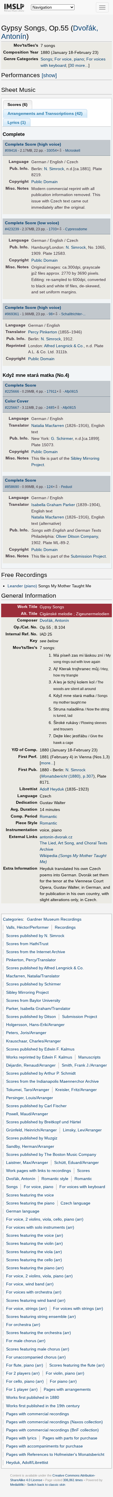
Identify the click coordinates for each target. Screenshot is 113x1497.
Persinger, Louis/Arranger (29, 1097)
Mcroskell (72, 151)
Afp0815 (71, 392)
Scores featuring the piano (30, 1203)
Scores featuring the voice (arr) (34, 1235)
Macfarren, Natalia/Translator (33, 976)
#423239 (12, 229)
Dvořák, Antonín (54, 620)
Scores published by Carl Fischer (36, 1105)
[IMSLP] (15, 7)
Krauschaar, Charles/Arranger (33, 1041)
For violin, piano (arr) (65, 1373)
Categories (13, 919)
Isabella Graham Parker (53, 504)
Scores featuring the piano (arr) (35, 1268)
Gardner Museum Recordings (54, 919)
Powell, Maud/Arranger (27, 1114)
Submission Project (88, 556)
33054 (52, 151)
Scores (83, 1170)
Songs (46, 59)
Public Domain (44, 181)
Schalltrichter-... (73, 314)
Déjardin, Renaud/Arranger (31, 1065)
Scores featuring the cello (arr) (34, 1259)
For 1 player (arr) (22, 1389)
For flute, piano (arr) (24, 1365)
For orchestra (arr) (23, 1324)
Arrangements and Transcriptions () (45, 113)
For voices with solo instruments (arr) (40, 1227)
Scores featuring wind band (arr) (35, 1300)
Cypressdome (76, 229)
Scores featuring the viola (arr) (34, 1251)
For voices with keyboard (82, 1186)
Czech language (75, 1203)
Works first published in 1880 (32, 1397)
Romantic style (54, 1178)
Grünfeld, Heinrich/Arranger (31, 1130)
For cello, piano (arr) (25, 1381)
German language (22, 1211)
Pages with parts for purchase (70, 1438)
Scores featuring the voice (30, 1195)
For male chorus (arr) (25, 1340)
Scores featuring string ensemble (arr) (41, 1316)
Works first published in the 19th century (43, 1405)
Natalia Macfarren (47, 425)
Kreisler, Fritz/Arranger (76, 1089)
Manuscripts (89, 1057)
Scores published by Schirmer (33, 984)
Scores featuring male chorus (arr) (37, 1349)
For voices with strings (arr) (78, 1308)
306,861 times (73, 1480)
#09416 (11, 151)
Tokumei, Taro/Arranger (27, 1089)
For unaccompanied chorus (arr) (36, 1357)
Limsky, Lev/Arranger (82, 1130)
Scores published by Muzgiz (31, 1138)
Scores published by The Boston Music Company (51, 1154)
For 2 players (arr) (23, 1373)
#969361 (12, 314)
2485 (50, 408)
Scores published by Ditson (31, 1016)
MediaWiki (17, 1484)
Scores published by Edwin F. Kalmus (40, 1049)
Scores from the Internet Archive (35, 951)
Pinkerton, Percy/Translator (31, 960)
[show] (49, 75)
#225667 (12, 408)
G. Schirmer (62, 438)
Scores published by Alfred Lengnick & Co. (45, 968)
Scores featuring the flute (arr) (77, 1365)
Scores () (18, 104)
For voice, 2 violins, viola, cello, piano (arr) (44, 1219)
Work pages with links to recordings (38, 1170)
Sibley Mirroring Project (27, 992)
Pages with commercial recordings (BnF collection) (52, 1430)
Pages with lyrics (21, 1438)
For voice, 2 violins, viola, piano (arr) (39, 1276)
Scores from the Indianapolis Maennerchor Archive (52, 1081)
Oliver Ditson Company (77, 536)
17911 (52, 392)
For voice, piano (69, 59)
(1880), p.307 (67, 776)
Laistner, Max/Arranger (27, 1162)
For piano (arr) (63, 1381)
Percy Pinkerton (42, 332)
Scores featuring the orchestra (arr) (38, 1332)
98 (51, 314)
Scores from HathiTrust (27, 943)
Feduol (66, 487)
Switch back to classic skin (46, 1484)
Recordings (65, 927)
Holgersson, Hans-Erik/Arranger (35, 1024)
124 (50, 487)
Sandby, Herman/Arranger (30, 1146)
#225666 (12, 392)
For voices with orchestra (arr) (33, 1292)
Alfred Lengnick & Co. (64, 345)
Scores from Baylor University (33, 1000)
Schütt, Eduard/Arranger (76, 1162)
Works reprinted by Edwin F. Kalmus (39, 1057)
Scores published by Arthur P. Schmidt (41, 1073)
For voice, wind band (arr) (30, 1284)
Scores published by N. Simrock (35, 935)
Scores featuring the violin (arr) (34, 1243)
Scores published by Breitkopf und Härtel (43, 1122)
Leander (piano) (22, 586)
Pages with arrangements (67, 1389)
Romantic (48, 816)
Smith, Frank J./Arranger (84, 1065)
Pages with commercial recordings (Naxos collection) (54, 1422)
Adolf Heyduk (52, 789)
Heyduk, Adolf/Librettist (27, 1462)
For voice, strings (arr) (26, 1308)
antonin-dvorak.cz (56, 837)
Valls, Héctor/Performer (27, 927)
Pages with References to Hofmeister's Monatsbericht (55, 1454)
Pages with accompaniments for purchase (44, 1446)
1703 (53, 229)
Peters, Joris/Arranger (26, 1032)
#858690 (12, 487)
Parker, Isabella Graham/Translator (38, 1008)
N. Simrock (54, 168)
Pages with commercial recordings (37, 1413)
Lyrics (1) (17, 122)
